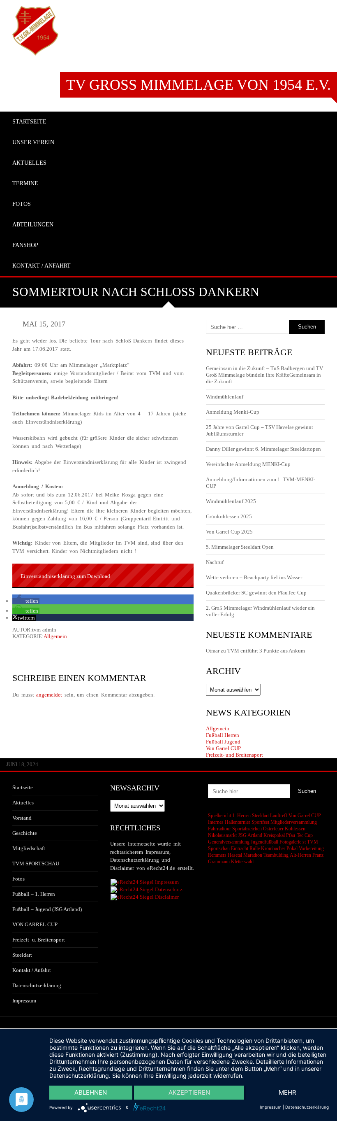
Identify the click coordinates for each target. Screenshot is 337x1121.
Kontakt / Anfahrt (31, 970)
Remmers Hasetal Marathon (235, 855)
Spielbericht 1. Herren (229, 815)
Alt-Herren (300, 855)
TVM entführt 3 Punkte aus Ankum (266, 651)
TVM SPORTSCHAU (35, 863)
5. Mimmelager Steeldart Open (240, 547)
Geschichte (24, 833)
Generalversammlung (228, 842)
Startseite (22, 787)
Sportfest (260, 822)
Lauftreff (278, 815)
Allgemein (55, 636)
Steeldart (22, 955)
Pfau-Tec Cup (299, 835)
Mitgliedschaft (28, 848)
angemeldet (49, 695)
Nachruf (215, 562)
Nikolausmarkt (222, 835)
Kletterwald (242, 862)
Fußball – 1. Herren (33, 894)
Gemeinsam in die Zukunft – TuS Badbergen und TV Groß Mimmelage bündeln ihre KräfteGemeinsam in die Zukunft (264, 375)
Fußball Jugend (223, 742)
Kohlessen (295, 829)
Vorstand (22, 818)
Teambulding (276, 855)
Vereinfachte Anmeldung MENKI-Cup (248, 464)
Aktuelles (23, 802)
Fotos (18, 879)
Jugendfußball (264, 842)
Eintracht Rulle (245, 848)
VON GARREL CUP (35, 924)
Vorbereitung (311, 848)
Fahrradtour (219, 829)
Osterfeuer (273, 829)
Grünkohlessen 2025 (229, 516)
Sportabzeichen (247, 829)
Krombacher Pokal (279, 848)
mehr (287, 1092)
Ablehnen (90, 1092)
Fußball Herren (222, 735)
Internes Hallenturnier (229, 822)
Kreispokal (274, 835)
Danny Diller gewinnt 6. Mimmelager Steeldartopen (263, 449)
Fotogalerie (290, 842)
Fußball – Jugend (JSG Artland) (47, 909)
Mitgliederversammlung (293, 822)
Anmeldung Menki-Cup (232, 412)
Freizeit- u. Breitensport (38, 940)
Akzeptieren (189, 1092)
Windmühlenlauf (225, 397)
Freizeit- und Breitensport (234, 755)
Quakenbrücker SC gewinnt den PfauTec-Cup (256, 593)
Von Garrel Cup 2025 (229, 532)
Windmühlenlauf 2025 (231, 501)
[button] (25, 601)
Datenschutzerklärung (36, 985)
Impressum (24, 1000)
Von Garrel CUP (223, 748)
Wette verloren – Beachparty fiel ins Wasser (254, 577)
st (304, 842)
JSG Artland (250, 835)
